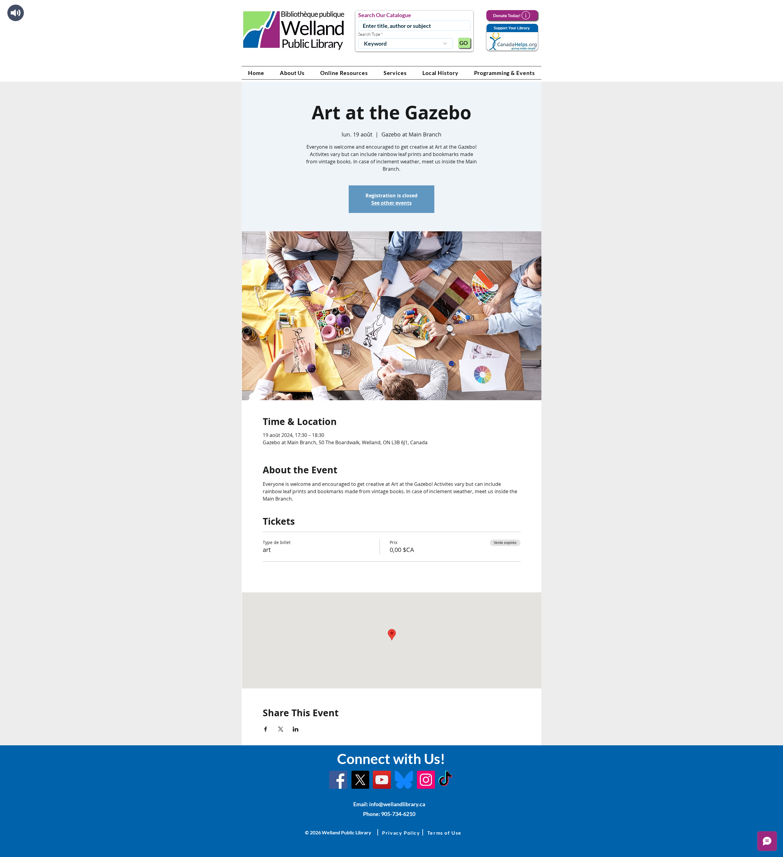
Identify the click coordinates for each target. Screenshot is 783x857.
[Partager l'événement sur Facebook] (266, 729)
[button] (292, 72)
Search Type (369, 34)
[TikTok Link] (445, 780)
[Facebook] (338, 780)
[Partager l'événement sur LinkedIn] (296, 729)
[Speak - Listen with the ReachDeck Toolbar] (15, 13)
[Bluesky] (404, 780)
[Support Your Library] (512, 37)
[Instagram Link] (426, 780)
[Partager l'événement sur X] (281, 729)
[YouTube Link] (382, 780)
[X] (360, 780)
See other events (391, 202)
